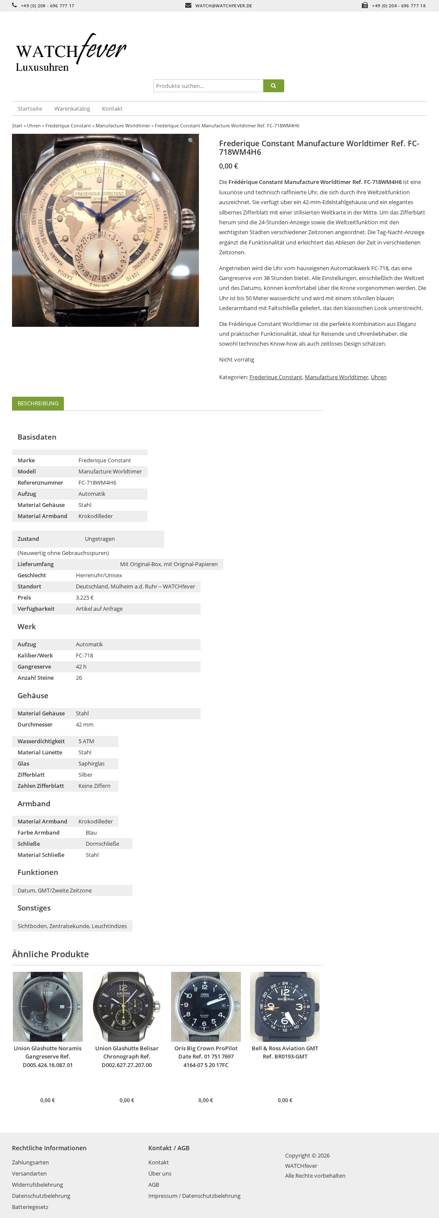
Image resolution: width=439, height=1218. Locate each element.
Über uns (159, 1173)
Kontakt (112, 108)
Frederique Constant (68, 125)
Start (17, 125)
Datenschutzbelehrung (41, 1196)
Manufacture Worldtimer (123, 125)
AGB (153, 1184)
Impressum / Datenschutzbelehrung (194, 1196)
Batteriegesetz (30, 1207)
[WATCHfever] (81, 57)
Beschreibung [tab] (38, 403)
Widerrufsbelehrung (37, 1184)
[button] (191, 141)
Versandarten (29, 1173)
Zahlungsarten (30, 1162)
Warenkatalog (72, 108)
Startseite (30, 108)
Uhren (34, 125)
